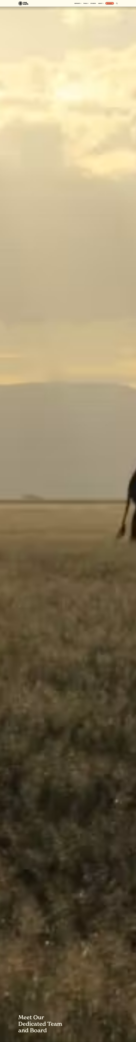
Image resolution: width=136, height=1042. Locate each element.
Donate (109, 3)
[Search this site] (117, 3)
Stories (93, 3)
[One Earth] (23, 3)
